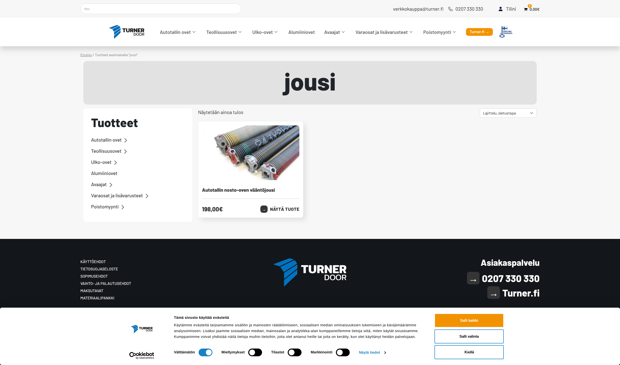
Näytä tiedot (369, 352)
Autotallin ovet (175, 32)
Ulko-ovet (262, 32)
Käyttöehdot (93, 261)
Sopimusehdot (94, 276)
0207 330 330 (469, 9)
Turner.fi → (479, 32)
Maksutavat (91, 291)
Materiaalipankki (97, 298)
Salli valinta (469, 336)
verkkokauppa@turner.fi (418, 9)
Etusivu (86, 55)
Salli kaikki (469, 320)
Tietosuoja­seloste (99, 269)
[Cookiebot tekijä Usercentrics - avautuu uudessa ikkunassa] (142, 355)
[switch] (255, 352)
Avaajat (332, 32)
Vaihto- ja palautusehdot (105, 283)
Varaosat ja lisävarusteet (382, 32)
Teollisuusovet (221, 32)
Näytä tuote (284, 209)
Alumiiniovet (301, 32)
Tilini (511, 9)
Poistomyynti (437, 32)
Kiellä (469, 352)
